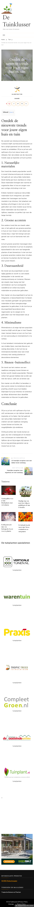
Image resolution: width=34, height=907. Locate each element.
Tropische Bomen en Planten (11, 892)
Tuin (17, 54)
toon (11, 112)
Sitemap (11, 904)
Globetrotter (17, 94)
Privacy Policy (23, 902)
